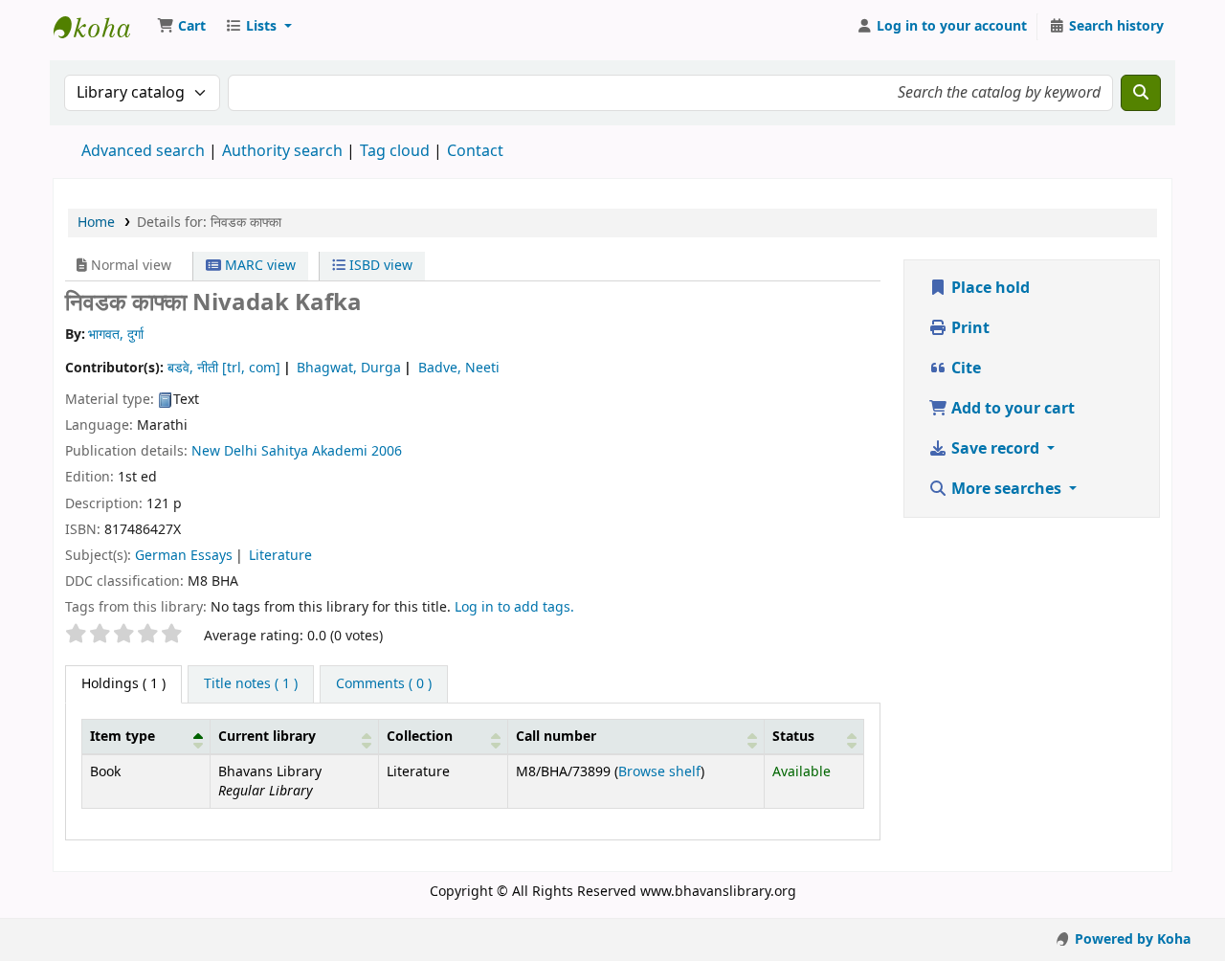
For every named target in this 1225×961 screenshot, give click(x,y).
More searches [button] (1006, 489)
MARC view (258, 266)
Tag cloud (395, 151)
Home (96, 222)
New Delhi (224, 451)
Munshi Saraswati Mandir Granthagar (101, 27)
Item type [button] (122, 736)
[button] (181, 27)
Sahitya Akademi (314, 451)
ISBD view (378, 266)
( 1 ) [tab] (123, 684)
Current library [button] (267, 736)
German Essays (184, 556)
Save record (995, 448)
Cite (964, 368)
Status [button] (793, 736)
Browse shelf (659, 772)
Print (968, 328)
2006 (386, 451)
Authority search (282, 151)
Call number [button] (556, 736)
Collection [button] (420, 736)
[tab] (251, 684)
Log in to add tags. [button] (514, 607)
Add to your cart (1011, 408)
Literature (280, 556)
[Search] (1141, 93)
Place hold (988, 288)
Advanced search (143, 151)
